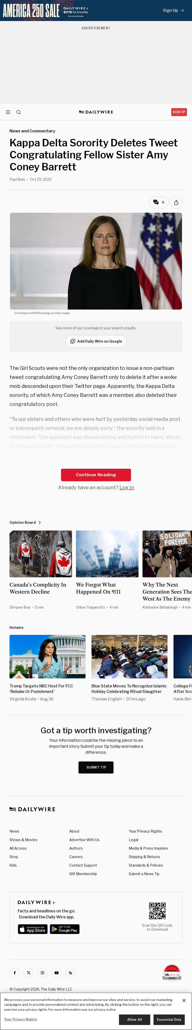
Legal (133, 840)
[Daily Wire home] (96, 112)
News (14, 831)
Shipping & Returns (144, 857)
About (74, 831)
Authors (76, 848)
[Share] (176, 202)
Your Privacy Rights (145, 831)
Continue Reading (96, 474)
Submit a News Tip (144, 874)
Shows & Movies (24, 840)
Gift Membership (83, 874)
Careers (76, 857)
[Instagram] (43, 973)
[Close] (184, 1000)
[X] (29, 973)
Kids (13, 865)
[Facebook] (15, 973)
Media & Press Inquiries (148, 848)
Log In (127, 487)
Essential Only (169, 1019)
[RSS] (71, 973)
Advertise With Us (84, 840)
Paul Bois (17, 179)
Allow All (134, 1019)
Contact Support (83, 865)
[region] (96, 1011)
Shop (14, 857)
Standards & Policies (146, 865)
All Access (18, 848)
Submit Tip (96, 767)
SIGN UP (179, 112)
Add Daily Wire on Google (99, 341)
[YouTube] (57, 973)
